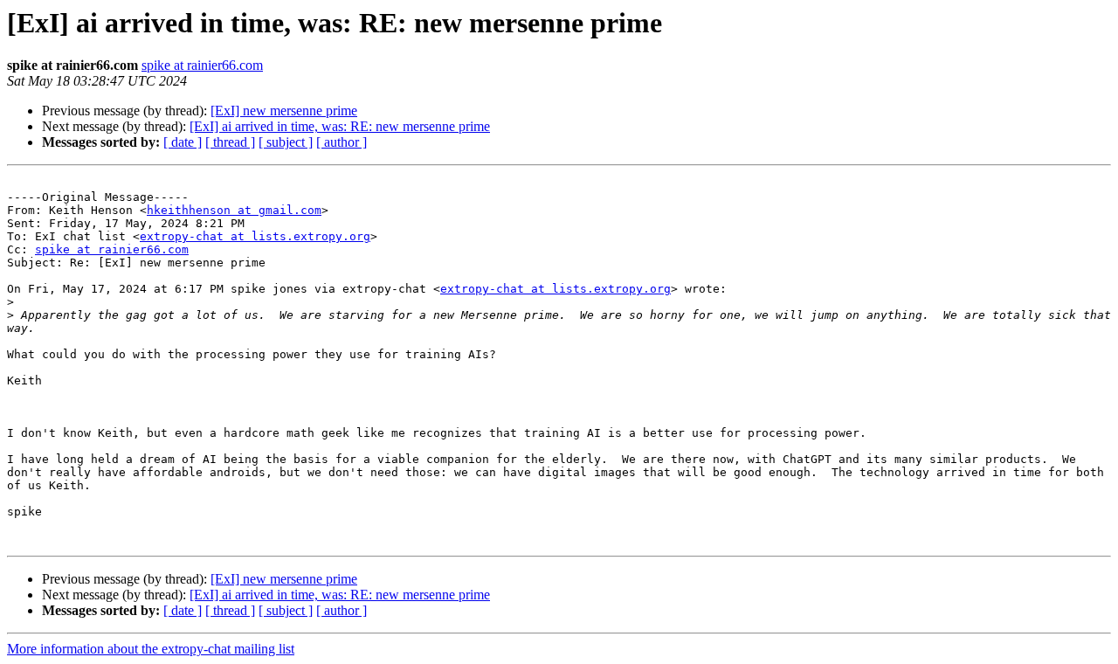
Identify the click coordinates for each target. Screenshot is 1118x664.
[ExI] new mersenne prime (283, 110)
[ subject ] (286, 142)
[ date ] (182, 142)
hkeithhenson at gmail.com (234, 210)
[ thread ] (230, 142)
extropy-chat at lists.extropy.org (255, 236)
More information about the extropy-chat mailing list (150, 648)
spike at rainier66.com (202, 65)
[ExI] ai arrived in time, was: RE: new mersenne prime (340, 126)
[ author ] (341, 142)
